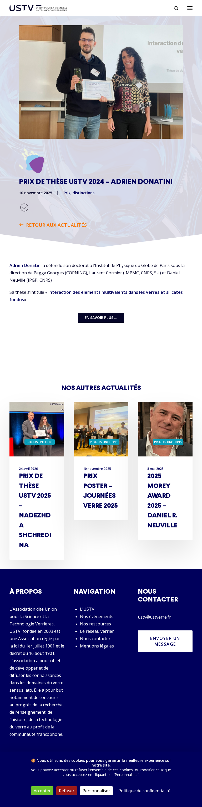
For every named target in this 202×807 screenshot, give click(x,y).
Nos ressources (95, 624)
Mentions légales (97, 646)
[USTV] (38, 8)
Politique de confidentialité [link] (144, 791)
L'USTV (87, 609)
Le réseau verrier (97, 631)
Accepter (42, 791)
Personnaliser (96, 791)
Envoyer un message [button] (166, 641)
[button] (190, 8)
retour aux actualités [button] (56, 225)
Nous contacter (95, 638)
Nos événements (96, 616)
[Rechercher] (174, 8)
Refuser (66, 791)
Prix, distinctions (79, 192)
